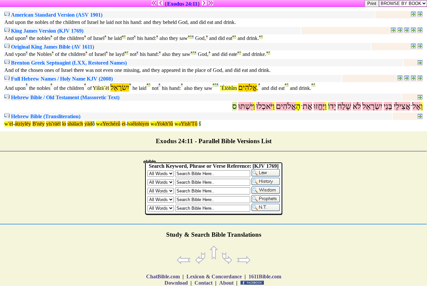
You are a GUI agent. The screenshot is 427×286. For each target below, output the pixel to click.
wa (99, 124)
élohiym (140, 124)
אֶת (307, 106)
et (123, 124)
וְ (422, 106)
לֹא (357, 106)
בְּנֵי (388, 106)
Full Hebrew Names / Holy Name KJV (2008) (61, 79)
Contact (203, 283)
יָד (333, 106)
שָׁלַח (344, 106)
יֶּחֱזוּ (319, 106)
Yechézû (111, 124)
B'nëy (38, 124)
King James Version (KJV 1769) (46, 31)
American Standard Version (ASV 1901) (56, 15)
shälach (75, 124)
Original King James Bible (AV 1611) (52, 47)
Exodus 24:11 (182, 4)
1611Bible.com (265, 276)
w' (6, 124)
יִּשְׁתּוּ (245, 106)
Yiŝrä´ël (101, 88)
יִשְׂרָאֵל (372, 106)
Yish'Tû (189, 124)
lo (64, 124)
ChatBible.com (163, 276)
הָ (298, 106)
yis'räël (53, 124)
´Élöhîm (228, 88)
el (11, 124)
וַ (326, 106)
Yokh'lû (165, 124)
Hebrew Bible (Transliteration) (45, 116)
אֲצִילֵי (402, 106)
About (226, 283)
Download (176, 283)
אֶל (416, 106)
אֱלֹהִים (286, 106)
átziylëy (23, 124)
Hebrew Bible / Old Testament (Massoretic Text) (64, 97)
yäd (88, 124)
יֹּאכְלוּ (264, 106)
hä (129, 124)
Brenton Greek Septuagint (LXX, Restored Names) (68, 63)
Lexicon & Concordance (214, 276)
